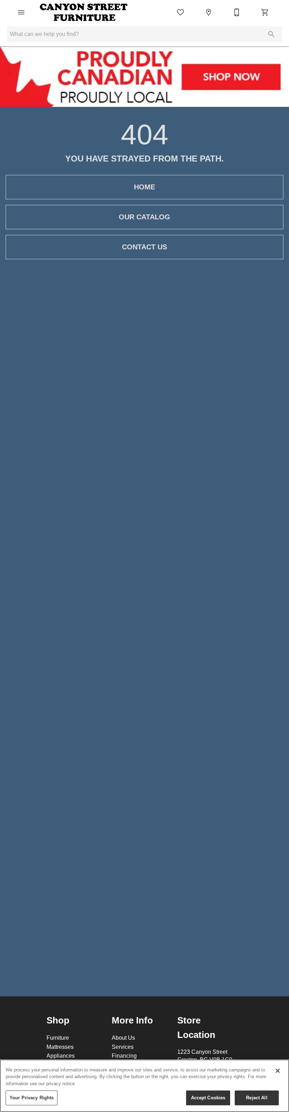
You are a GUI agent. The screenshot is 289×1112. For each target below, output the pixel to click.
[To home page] (83, 12)
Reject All (256, 1097)
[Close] (277, 1070)
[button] (21, 12)
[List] (180, 12)
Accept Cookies (208, 1097)
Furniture (58, 1037)
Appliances (61, 1055)
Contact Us (144, 247)
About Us (123, 1037)
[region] (144, 1085)
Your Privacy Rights (32, 1097)
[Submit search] (271, 34)
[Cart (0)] (265, 12)
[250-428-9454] (236, 12)
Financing (124, 1055)
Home (144, 187)
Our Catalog (144, 217)
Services (123, 1047)
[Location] (208, 12)
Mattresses (60, 1047)
